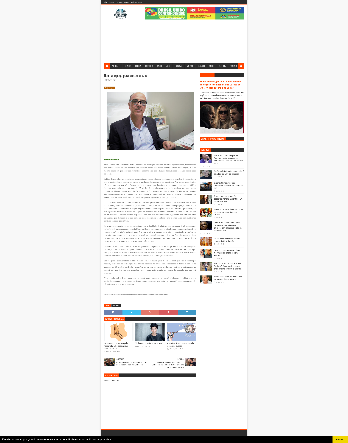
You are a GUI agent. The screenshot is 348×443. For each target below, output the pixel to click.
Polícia (138, 65)
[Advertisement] (174, 43)
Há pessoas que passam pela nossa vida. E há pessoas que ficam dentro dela (116, 346)
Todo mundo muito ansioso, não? (149, 343)
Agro (168, 65)
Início (105, 2)
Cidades (128, 65)
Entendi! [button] (340, 439)
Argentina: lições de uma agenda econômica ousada (180, 344)
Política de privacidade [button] (100, 439)
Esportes (149, 65)
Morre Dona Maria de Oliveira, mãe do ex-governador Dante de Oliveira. (228, 212)
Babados (201, 65)
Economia (178, 65)
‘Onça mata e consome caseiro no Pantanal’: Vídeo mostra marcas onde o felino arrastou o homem (227, 266)
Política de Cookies (136, 2)
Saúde (159, 65)
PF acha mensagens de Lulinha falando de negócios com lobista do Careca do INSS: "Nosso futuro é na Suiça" (220, 84)
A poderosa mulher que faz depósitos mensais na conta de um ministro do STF (228, 199)
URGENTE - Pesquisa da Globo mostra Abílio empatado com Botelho (227, 253)
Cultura (222, 65)
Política (115, 65)
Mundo (212, 65)
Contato (111, 2)
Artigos (190, 65)
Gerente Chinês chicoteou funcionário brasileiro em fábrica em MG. (228, 185)
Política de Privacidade (122, 2)
